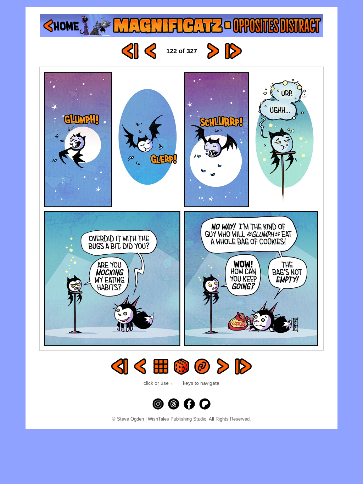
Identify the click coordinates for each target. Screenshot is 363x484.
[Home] (181, 25)
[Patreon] (205, 404)
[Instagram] (158, 404)
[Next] (212, 51)
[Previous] (150, 51)
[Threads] (174, 404)
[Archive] (160, 366)
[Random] (181, 366)
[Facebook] (189, 404)
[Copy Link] (202, 366)
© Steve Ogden (128, 419)
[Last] (233, 51)
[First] (130, 51)
